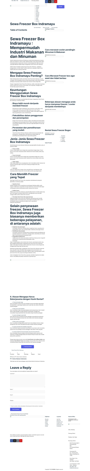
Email (11, 394)
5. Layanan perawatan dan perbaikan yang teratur (22, 326)
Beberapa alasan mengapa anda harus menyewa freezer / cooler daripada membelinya (60, 104)
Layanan (37, 12)
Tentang (37, 7)
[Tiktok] (52, 1)
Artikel (37, 11)
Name (11, 389)
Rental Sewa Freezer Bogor (58, 130)
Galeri (37, 9)
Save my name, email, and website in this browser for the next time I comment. (27, 406)
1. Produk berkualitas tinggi (17, 302)
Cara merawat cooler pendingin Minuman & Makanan (60, 51)
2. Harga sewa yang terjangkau (18, 308)
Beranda (37, 5)
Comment (12, 373)
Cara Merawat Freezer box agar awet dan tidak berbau (60, 77)
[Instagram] (49, 1)
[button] (46, 4)
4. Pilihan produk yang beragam (18, 321)
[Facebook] (46, 1)
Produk (37, 8)
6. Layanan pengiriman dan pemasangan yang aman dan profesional (25, 331)
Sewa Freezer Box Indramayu (18, 350)
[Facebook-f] (11, 440)
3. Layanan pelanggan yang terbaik (19, 315)
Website (11, 400)
